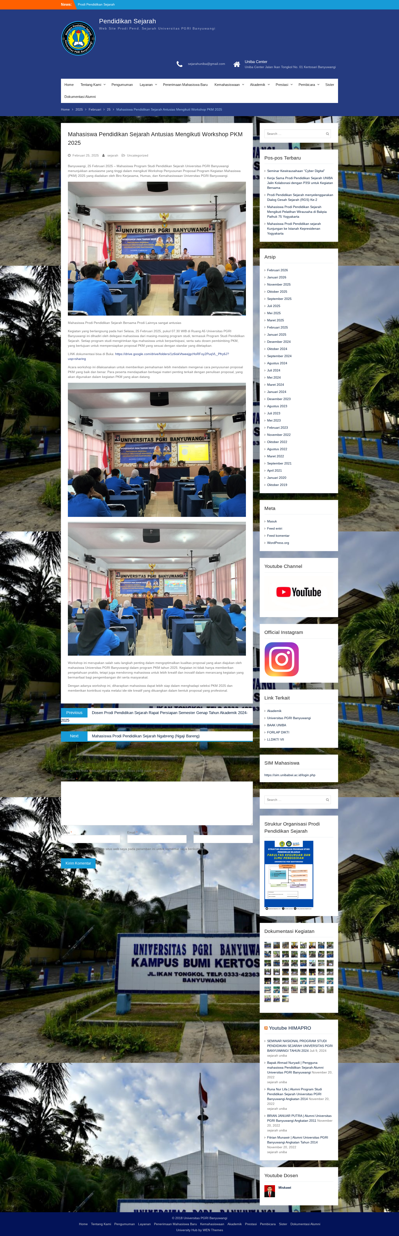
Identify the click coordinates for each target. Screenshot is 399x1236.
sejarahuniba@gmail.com (206, 64)
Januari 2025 (276, 334)
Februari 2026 (277, 270)
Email (132, 832)
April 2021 (274, 470)
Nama (66, 832)
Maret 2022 (275, 456)
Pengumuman (122, 85)
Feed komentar (278, 535)
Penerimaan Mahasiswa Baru (185, 85)
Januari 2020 (276, 477)
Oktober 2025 (277, 291)
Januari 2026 (276, 277)
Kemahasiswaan (227, 85)
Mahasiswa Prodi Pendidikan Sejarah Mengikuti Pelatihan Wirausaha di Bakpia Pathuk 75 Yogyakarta (297, 211)
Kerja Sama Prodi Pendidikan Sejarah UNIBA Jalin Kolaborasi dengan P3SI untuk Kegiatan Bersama (300, 183)
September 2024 (279, 356)
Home (69, 85)
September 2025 (279, 299)
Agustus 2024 (277, 363)
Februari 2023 (277, 427)
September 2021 (279, 463)
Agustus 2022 (277, 449)
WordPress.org (278, 543)
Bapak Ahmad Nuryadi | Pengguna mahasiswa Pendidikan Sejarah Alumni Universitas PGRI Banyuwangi (295, 1067)
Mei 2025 (274, 313)
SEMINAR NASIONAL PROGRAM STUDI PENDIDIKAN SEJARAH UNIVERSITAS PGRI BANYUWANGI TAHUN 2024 (300, 1045)
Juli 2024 (273, 370)
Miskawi (284, 1187)
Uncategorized (137, 155)
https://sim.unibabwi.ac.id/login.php (289, 775)
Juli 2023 (273, 413)
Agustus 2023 (277, 406)
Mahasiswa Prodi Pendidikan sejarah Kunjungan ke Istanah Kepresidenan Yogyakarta (294, 228)
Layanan (146, 85)
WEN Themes (213, 1230)
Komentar (69, 779)
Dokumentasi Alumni (80, 97)
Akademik (257, 85)
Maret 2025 (275, 320)
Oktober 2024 (277, 349)
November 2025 (279, 284)
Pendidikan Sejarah (127, 21)
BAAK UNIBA (276, 725)
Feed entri (274, 528)
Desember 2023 (279, 399)
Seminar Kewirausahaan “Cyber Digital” (296, 171)
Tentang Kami (91, 85)
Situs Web (200, 832)
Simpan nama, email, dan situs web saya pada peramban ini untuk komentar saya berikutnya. (135, 849)
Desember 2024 (279, 342)
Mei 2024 (274, 377)
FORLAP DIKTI (278, 732)
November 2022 (279, 435)
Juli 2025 (273, 306)
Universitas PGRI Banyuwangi (289, 718)
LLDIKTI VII (275, 739)
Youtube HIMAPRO (290, 1028)
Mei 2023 (274, 420)
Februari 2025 (277, 327)
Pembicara (307, 85)
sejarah (112, 155)
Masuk (272, 521)
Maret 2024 (275, 384)
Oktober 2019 (277, 485)
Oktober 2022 (277, 442)
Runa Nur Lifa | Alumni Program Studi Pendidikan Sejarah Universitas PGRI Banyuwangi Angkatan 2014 (294, 1094)
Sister (329, 85)
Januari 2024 (276, 392)
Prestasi (282, 85)
